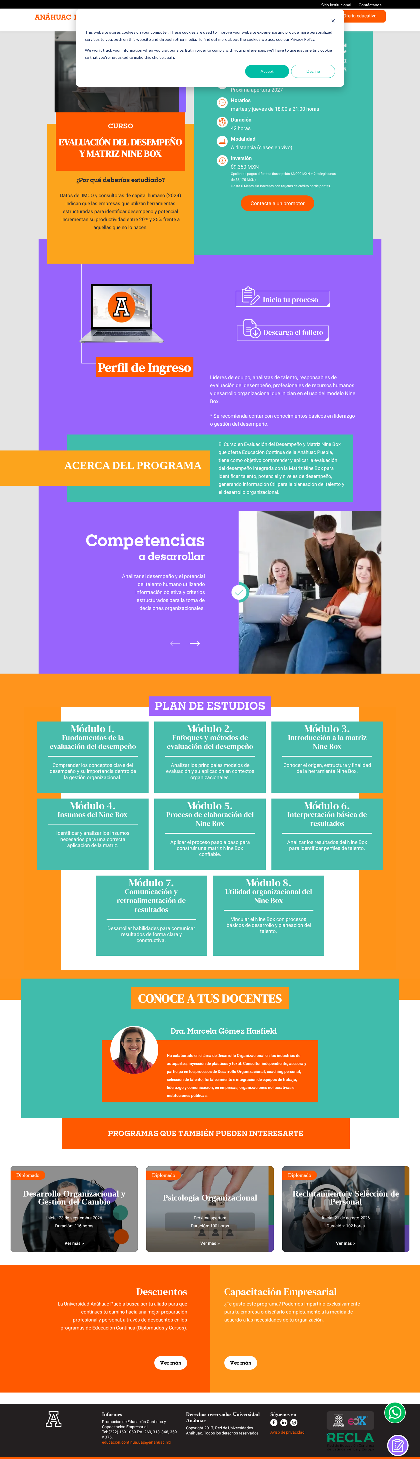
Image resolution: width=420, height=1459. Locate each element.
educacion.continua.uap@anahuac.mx (136, 1442)
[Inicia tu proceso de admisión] (283, 296)
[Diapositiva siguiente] (195, 640)
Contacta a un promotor (278, 203)
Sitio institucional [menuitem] (336, 5)
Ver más (170, 1363)
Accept (267, 71)
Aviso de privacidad (287, 1432)
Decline (313, 71)
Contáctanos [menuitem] (370, 5)
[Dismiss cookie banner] (333, 21)
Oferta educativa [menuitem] (360, 16)
